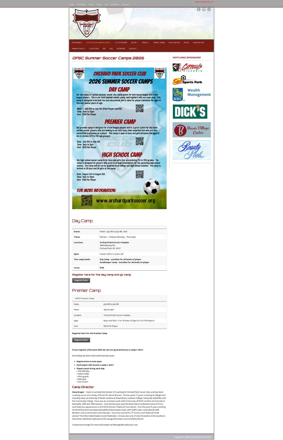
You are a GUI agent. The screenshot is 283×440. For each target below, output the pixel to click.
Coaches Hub (198, 42)
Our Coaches (174, 42)
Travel (99, 4)
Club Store (94, 48)
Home (71, 4)
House (91, 4)
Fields (186, 42)
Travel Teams (159, 42)
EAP (104, 48)
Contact (125, 4)
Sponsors (115, 4)
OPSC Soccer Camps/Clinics (98, 42)
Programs (81, 4)
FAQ (106, 4)
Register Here (81, 280)
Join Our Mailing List (204, 2)
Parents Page (78, 48)
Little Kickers (121, 42)
